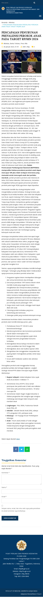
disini (18, 439)
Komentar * (6, 473)
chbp (28, 47)
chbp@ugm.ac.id (23, 569)
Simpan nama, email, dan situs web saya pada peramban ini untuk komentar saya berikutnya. (21, 509)
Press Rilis (24, 43)
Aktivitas (12, 22)
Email (3, 497)
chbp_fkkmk (25, 574)
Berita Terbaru (15, 43)
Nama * (4, 487)
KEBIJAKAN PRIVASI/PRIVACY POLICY (31, 594)
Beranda (4, 22)
